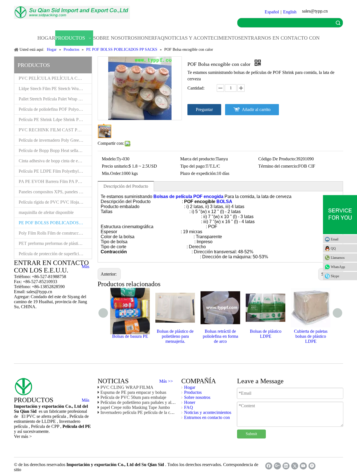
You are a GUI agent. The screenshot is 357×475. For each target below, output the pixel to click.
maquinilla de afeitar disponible (46, 212)
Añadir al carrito (256, 109)
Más (85, 266)
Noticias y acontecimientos (207, 412)
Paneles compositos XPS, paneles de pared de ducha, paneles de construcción (55, 191)
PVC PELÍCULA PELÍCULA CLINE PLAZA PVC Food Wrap (55, 78)
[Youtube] (303, 465)
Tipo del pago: (193, 166)
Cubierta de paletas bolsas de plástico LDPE (310, 336)
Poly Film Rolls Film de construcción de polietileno (55, 233)
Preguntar (204, 109)
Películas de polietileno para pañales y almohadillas (145, 402)
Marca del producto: (198, 158)
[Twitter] (294, 465)
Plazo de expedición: (198, 173)
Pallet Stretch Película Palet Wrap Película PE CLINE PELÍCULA (55, 99)
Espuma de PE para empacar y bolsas (133, 392)
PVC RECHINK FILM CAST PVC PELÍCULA (55, 129)
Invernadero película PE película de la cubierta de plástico (151, 412)
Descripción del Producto (125, 186)
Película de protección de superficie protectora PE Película (55, 253)
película (21, 426)
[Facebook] (268, 465)
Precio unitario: (115, 166)
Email (334, 239)
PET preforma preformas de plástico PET (55, 243)
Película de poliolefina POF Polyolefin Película (55, 109)
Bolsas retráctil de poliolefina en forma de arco (220, 336)
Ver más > (23, 436)
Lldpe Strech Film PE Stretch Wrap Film (54, 88)
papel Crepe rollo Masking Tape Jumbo (135, 407)
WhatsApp (338, 267)
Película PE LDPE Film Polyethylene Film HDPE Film (55, 171)
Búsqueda (338, 22)
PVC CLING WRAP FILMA (126, 387)
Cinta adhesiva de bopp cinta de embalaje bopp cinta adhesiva (55, 160)
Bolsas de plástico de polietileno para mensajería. (175, 336)
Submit (251, 434)
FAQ (188, 407)
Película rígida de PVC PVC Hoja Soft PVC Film (55, 202)
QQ (333, 248)
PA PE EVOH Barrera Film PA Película (54, 181)
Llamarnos (338, 257)
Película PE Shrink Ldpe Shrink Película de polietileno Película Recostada (55, 119)
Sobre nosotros (197, 397)
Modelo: (109, 158)
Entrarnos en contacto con (207, 417)
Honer (189, 402)
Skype (335, 276)
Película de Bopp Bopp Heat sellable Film (55, 150)
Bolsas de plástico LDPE (265, 334)
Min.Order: (112, 173)
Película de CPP (45, 426)
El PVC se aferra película (44, 416)
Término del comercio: (278, 166)
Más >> (166, 381)
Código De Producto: (277, 158)
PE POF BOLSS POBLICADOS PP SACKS (55, 222)
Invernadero (69, 421)
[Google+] (277, 465)
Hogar (189, 387)
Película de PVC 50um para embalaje (133, 397)
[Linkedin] (286, 465)
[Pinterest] (311, 465)
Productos (193, 392)
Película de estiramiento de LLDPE (51, 419)
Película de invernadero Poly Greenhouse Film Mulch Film (55, 140)
